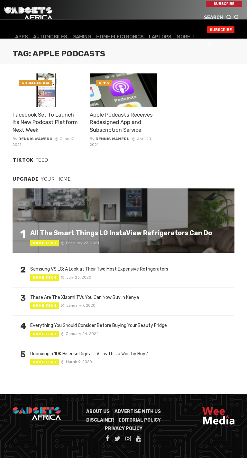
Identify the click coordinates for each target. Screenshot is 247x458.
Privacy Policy (123, 428)
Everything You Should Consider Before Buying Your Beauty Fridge (98, 325)
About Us (98, 411)
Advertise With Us (137, 411)
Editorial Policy (140, 420)
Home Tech (44, 243)
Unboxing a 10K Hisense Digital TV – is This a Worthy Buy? (89, 354)
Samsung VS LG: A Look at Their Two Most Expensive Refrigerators (99, 269)
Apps (21, 37)
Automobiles (50, 37)
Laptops (160, 37)
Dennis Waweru (35, 139)
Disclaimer (100, 420)
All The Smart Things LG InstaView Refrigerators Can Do (121, 233)
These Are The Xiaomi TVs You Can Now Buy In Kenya (84, 297)
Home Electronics (120, 37)
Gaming (81, 37)
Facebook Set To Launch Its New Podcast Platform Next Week (45, 122)
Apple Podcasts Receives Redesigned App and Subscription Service (121, 122)
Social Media (36, 83)
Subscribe (224, 4)
